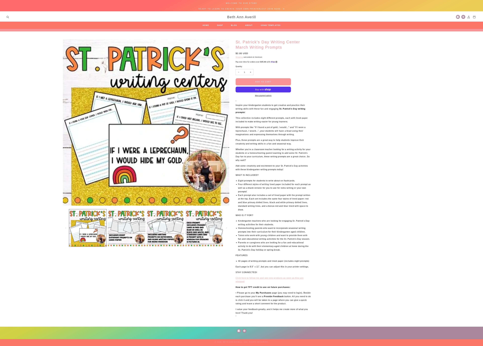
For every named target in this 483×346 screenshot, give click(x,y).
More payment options (263, 95)
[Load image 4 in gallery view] (204, 228)
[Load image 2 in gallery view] (126, 228)
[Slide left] (65, 228)
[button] (8, 17)
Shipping (239, 57)
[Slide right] (226, 228)
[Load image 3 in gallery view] (165, 228)
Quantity (239, 66)
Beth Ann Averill (232, 342)
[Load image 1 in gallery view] (88, 228)
